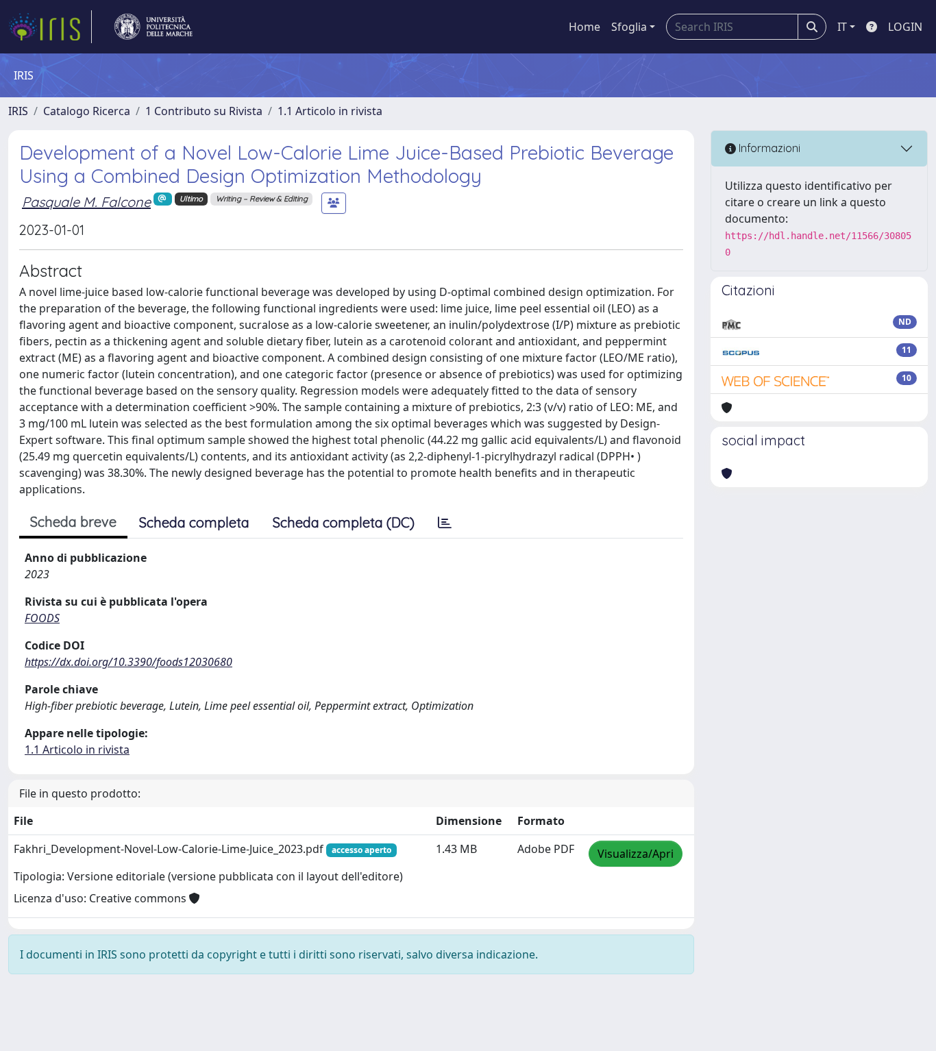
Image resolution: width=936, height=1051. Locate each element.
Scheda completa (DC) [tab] (344, 522)
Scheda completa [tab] (194, 522)
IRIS (18, 111)
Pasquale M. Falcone (86, 201)
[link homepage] (50, 26)
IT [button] (842, 26)
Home (584, 26)
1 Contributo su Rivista (203, 111)
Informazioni (768, 148)
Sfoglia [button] (629, 26)
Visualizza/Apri (636, 853)
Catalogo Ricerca (86, 111)
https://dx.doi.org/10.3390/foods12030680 (128, 661)
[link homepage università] (153, 26)
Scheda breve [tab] (73, 521)
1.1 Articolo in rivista (330, 111)
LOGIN (905, 26)
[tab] (444, 522)
